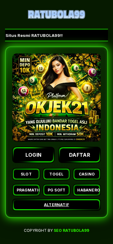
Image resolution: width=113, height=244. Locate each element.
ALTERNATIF (56, 204)
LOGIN (33, 155)
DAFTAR (79, 155)
